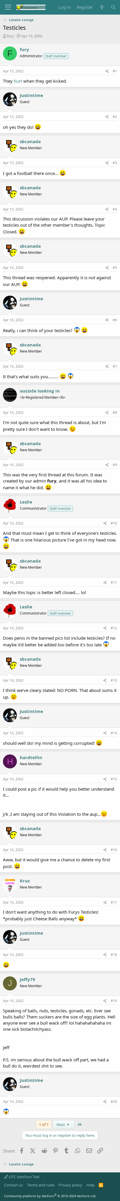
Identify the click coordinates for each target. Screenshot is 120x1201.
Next (61, 1124)
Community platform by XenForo (50, 1196)
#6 (115, 319)
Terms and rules (40, 1185)
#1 (115, 71)
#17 (114, 902)
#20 (114, 1101)
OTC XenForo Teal (23, 1176)
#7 (115, 366)
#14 (114, 732)
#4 (115, 209)
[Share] (107, 71)
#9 (115, 464)
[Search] (113, 7)
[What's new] (101, 7)
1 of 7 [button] (43, 1124)
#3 (115, 162)
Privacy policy (70, 1185)
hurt (18, 81)
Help (91, 1185)
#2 (115, 116)
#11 (114, 582)
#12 (114, 628)
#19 (114, 1000)
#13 (114, 680)
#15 (114, 779)
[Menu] (8, 7)
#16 (114, 849)
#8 (115, 412)
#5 (115, 267)
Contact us (13, 1185)
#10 (114, 523)
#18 (114, 954)
